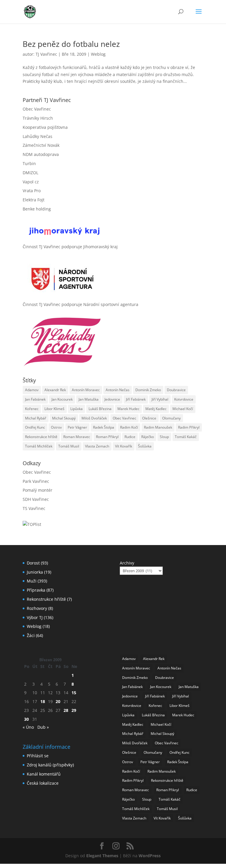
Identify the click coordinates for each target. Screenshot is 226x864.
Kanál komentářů (44, 774)
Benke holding (37, 209)
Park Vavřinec (36, 481)
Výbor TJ (35, 617)
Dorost (33, 563)
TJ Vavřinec (46, 54)
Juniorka (35, 572)
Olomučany (171, 418)
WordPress (150, 855)
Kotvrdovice (183, 399)
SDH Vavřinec (36, 499)
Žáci (31, 635)
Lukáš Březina (100, 408)
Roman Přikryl (107, 436)
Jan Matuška (89, 399)
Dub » (43, 727)
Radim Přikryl (189, 427)
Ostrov (56, 427)
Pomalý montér (37, 490)
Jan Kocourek (62, 399)
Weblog (98, 54)
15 (74, 692)
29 (74, 710)
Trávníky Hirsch (38, 118)
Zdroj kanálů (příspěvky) (50, 765)
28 (66, 710)
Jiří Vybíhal (160, 399)
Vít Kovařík (123, 446)
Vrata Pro (32, 190)
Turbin (29, 163)
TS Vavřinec (34, 508)
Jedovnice (112, 399)
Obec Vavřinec (37, 109)
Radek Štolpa (103, 427)
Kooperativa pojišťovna (45, 127)
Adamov (32, 389)
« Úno (28, 727)
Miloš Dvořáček (94, 418)
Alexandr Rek (55, 389)
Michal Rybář (35, 418)
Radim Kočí (129, 427)
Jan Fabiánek (35, 399)
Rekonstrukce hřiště (41, 436)
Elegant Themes (102, 855)
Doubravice (176, 389)
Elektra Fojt (33, 200)
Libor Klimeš (54, 408)
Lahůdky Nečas (37, 136)
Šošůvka (145, 446)
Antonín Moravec (86, 389)
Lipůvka (76, 408)
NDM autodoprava (41, 154)
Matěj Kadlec (156, 408)
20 (58, 701)
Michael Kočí (182, 408)
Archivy (127, 563)
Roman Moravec (76, 436)
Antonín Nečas (117, 389)
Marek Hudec (128, 408)
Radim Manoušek (158, 427)
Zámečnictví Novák (41, 145)
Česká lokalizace (43, 783)
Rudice (129, 436)
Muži (31, 581)
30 (26, 719)
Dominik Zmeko (148, 389)
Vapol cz (31, 182)
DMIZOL (30, 172)
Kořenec (32, 408)
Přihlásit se (38, 755)
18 (42, 701)
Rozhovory (37, 608)
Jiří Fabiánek (136, 399)
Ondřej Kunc (35, 427)
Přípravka (36, 590)
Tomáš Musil (68, 446)
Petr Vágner (77, 427)
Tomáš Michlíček (38, 446)
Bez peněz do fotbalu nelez (71, 44)
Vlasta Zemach (97, 446)
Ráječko (147, 436)
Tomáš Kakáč (186, 436)
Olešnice (149, 418)
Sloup (164, 436)
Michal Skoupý (64, 418)
